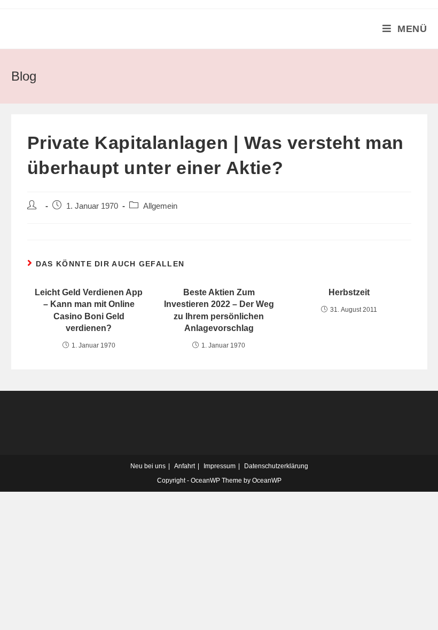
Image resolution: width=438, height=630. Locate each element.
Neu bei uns (148, 466)
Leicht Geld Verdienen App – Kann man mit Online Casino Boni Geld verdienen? (89, 310)
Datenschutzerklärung (276, 466)
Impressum (220, 466)
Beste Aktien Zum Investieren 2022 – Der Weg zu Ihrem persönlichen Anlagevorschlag (219, 310)
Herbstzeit (349, 292)
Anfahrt (184, 466)
